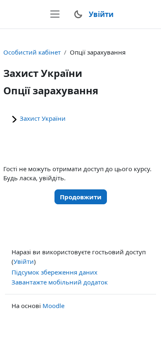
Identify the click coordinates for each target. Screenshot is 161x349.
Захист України (43, 118)
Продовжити (81, 197)
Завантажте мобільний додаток (60, 282)
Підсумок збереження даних (54, 272)
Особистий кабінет (32, 52)
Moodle (53, 305)
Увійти (101, 14)
